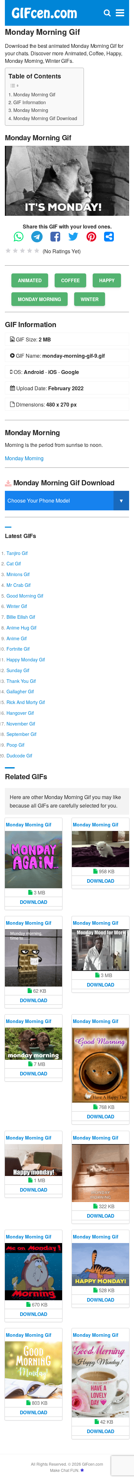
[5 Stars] (37, 250)
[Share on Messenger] (112, 239)
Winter (90, 299)
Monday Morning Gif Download (45, 118)
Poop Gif (15, 744)
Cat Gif (14, 563)
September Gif (21, 734)
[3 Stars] (22, 250)
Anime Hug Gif (21, 627)
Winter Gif (17, 606)
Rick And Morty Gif (26, 702)
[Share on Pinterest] (95, 239)
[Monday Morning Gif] (67, 180)
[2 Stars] (15, 250)
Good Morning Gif (25, 595)
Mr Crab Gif (19, 585)
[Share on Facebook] (58, 239)
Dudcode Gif (19, 755)
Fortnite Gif (18, 648)
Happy (106, 280)
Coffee (70, 280)
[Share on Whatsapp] (22, 239)
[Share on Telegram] (40, 239)
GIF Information (29, 102)
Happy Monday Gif (26, 659)
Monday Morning (30, 109)
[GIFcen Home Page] (44, 12)
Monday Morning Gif (34, 94)
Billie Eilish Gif (21, 617)
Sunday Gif (18, 670)
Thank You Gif (21, 681)
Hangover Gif (20, 713)
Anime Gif (17, 638)
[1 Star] (8, 250)
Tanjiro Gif (17, 553)
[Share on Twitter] (76, 239)
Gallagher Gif (20, 691)
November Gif (21, 723)
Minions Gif (18, 574)
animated (30, 280)
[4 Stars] (29, 250)
